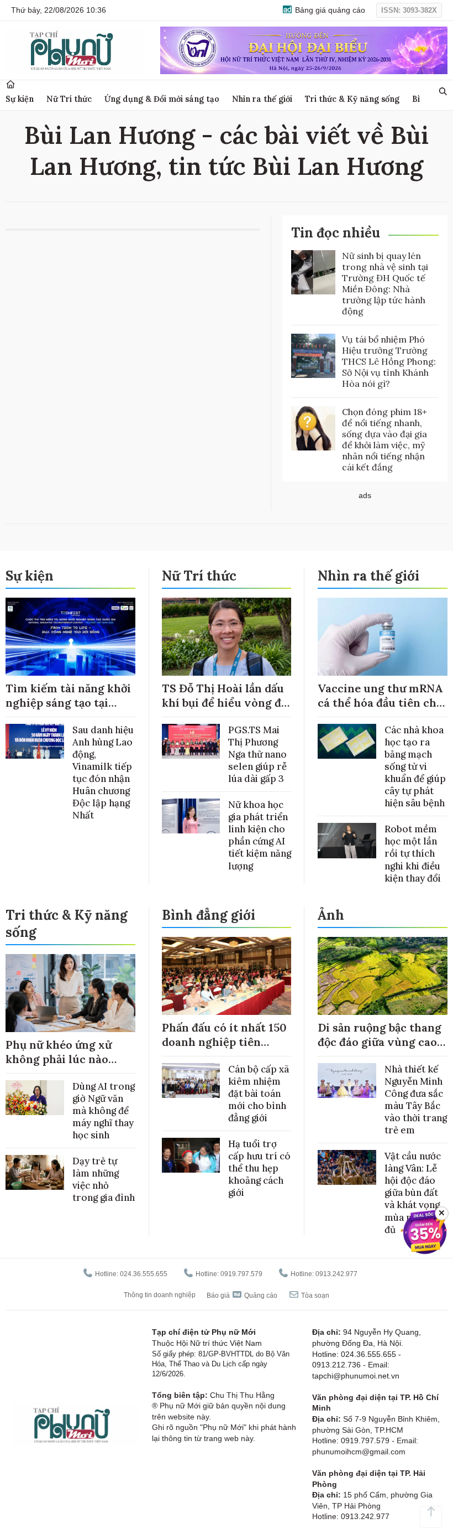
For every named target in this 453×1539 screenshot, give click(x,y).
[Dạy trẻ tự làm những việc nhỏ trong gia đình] (35, 1172)
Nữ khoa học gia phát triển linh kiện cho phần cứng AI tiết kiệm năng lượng (259, 835)
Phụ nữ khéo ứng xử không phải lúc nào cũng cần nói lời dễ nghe (59, 1066)
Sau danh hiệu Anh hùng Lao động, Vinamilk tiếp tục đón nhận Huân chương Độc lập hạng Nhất (103, 773)
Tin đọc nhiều (335, 232)
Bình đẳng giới (208, 915)
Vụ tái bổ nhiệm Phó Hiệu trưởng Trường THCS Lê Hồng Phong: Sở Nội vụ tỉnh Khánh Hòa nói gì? (389, 361)
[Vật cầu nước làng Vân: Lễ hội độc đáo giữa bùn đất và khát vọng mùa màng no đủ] (347, 1167)
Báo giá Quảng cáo (242, 1295)
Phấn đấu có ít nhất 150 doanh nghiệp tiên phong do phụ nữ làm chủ (224, 1048)
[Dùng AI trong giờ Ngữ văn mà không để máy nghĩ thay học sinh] (35, 1097)
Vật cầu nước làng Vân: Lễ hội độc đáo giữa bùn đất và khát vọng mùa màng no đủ (414, 1193)
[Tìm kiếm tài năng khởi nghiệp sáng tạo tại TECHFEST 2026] (70, 637)
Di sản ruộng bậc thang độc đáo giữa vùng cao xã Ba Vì (379, 1041)
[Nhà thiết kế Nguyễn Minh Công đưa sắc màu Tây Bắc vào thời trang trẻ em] (347, 1080)
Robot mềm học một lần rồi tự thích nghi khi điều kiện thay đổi (412, 853)
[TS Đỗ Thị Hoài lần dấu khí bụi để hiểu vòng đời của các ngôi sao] (227, 637)
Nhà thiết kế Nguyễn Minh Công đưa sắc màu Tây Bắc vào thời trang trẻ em (415, 1099)
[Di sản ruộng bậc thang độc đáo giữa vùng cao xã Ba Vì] (382, 976)
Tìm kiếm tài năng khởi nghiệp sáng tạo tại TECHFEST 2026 (68, 702)
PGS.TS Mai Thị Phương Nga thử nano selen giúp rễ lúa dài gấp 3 (257, 754)
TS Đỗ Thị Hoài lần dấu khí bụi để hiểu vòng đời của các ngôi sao (226, 702)
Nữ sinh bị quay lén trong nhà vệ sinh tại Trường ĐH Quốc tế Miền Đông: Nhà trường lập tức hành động (385, 283)
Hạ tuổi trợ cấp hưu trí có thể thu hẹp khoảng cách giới (259, 1168)
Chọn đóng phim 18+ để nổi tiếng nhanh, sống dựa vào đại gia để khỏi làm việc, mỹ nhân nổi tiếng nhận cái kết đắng (384, 439)
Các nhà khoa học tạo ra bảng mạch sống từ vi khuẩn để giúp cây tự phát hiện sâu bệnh (415, 767)
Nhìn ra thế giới (262, 99)
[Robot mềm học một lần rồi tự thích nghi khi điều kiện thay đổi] (347, 840)
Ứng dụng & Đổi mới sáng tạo (161, 99)
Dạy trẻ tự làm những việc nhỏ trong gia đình (103, 1179)
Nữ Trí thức (69, 99)
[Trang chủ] (10, 84)
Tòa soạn (314, 1295)
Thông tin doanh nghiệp (160, 1295)
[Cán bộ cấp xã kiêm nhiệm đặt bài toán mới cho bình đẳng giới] (191, 1080)
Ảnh (331, 915)
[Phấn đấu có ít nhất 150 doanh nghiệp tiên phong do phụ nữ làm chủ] (227, 976)
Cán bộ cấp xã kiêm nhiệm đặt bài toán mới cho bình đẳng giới (258, 1093)
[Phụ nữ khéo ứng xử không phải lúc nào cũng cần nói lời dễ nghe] (70, 993)
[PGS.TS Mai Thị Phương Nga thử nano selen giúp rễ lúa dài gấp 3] (191, 741)
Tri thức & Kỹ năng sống (352, 99)
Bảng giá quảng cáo (329, 10)
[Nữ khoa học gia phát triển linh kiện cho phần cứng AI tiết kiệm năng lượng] (191, 816)
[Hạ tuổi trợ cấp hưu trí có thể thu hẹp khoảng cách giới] (191, 1155)
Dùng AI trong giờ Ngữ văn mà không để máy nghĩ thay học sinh (103, 1110)
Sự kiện (20, 99)
